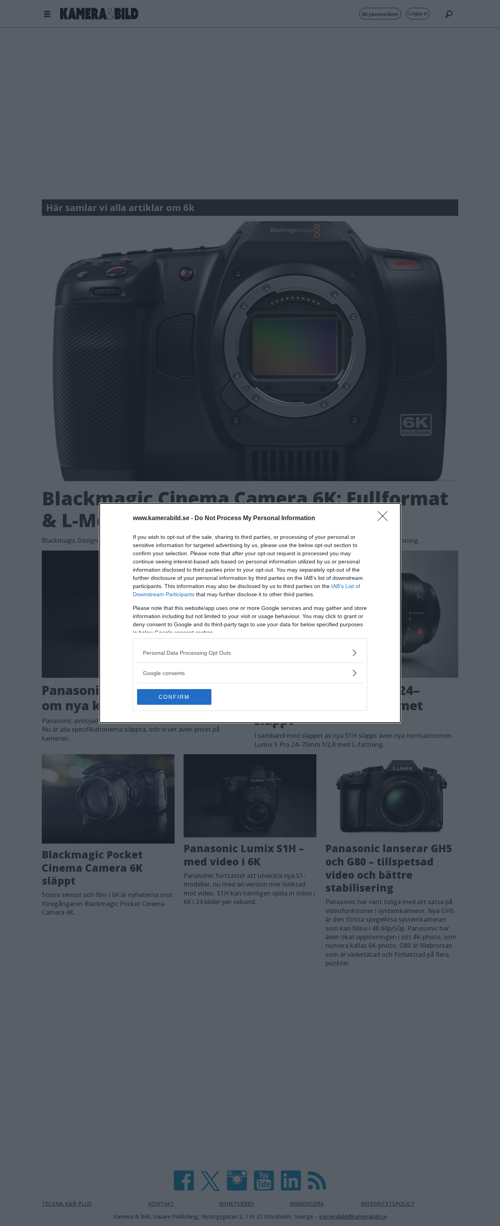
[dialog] (250, 613)
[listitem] (250, 653)
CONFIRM (174, 697)
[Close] (385, 518)
